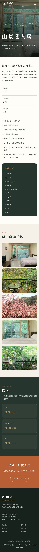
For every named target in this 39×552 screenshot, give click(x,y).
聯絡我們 (11, 541)
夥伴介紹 (23, 525)
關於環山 (5, 525)
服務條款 (27, 541)
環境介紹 (23, 528)
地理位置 (23, 532)
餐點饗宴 (5, 532)
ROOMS (13, 24)
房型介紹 (5, 528)
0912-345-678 (19, 478)
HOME (4, 24)
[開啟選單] (35, 3)
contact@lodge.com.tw (14, 519)
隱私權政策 (19, 541)
